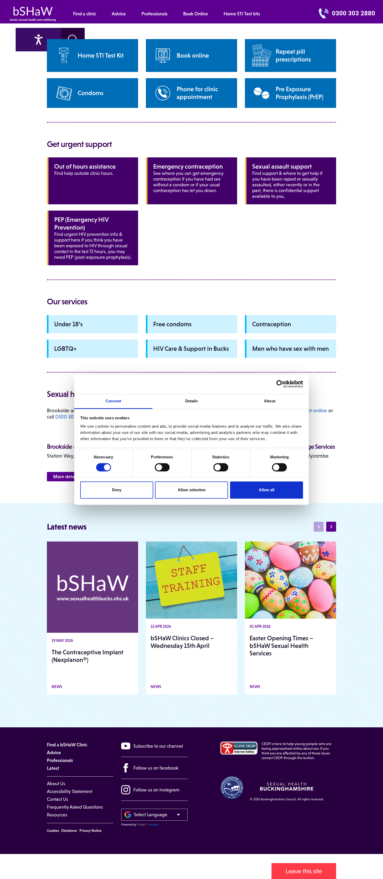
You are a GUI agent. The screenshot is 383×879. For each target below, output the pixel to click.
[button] (331, 527)
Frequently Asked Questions (75, 807)
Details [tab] (191, 401)
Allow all (266, 490)
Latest (53, 768)
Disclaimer (69, 830)
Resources (57, 814)
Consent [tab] (113, 401)
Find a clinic (84, 13)
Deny (116, 490)
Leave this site (304, 871)
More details (65, 476)
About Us (56, 783)
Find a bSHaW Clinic (67, 744)
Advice (119, 13)
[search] (38, 39)
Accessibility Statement (69, 791)
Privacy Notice (90, 830)
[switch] (162, 467)
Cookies (53, 830)
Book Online (195, 13)
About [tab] (269, 401)
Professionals (154, 13)
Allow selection (192, 490)
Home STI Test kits (242, 13)
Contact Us (57, 799)
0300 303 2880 (353, 13)
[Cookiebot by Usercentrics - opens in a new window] (280, 384)
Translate (153, 824)
